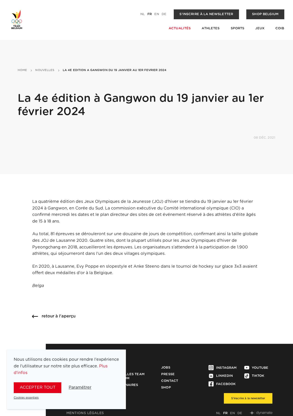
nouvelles (44, 70)
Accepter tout (38, 388)
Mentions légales (85, 413)
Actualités (180, 28)
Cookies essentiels (26, 397)
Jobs (165, 367)
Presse (168, 374)
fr (149, 14)
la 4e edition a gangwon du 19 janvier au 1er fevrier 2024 (114, 70)
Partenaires (126, 385)
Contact (169, 381)
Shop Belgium (265, 14)
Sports (237, 28)
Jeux (259, 28)
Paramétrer (80, 388)
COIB (279, 28)
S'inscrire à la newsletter (206, 14)
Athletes (211, 28)
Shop (166, 387)
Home (22, 70)
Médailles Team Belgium (129, 376)
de (164, 14)
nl (142, 14)
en (156, 14)
